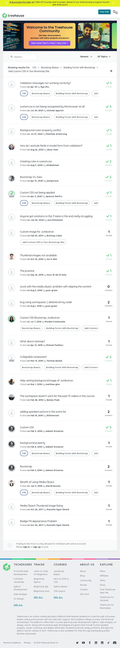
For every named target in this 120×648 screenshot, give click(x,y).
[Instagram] (102, 642)
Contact (84, 589)
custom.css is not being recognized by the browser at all (52, 106)
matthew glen (52, 384)
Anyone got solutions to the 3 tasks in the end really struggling (56, 216)
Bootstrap (26, 466)
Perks (102, 580)
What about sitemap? (32, 341)
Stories (83, 585)
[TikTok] (108, 642)
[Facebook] (90, 642)
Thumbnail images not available (38, 255)
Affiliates (104, 575)
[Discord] (114, 642)
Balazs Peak (53, 400)
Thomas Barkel (54, 360)
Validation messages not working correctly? (45, 83)
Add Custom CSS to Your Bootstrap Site (28, 71)
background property (32, 442)
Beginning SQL (41, 586)
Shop (102, 585)
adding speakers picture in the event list (43, 411)
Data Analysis (20, 594)
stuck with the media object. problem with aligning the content (55, 286)
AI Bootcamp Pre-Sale (20, 2)
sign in (26, 547)
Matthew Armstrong (56, 134)
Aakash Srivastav (54, 431)
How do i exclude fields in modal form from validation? (51, 145)
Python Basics (60, 586)
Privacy (27, 642)
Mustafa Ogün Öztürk (58, 509)
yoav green (52, 290)
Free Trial (104, 12)
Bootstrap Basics (50, 67)
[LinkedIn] (96, 642)
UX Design (19, 598)
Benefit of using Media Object (37, 482)
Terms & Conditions (12, 642)
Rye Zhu (45, 87)
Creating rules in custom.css (36, 161)
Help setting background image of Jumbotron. (46, 380)
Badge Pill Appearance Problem (38, 521)
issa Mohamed (55, 220)
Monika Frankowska (55, 321)
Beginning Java (41, 591)
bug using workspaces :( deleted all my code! (46, 302)
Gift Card (84, 594)
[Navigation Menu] (115, 12)
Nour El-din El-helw (56, 274)
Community (85, 580)
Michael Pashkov (54, 345)
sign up (37, 547)
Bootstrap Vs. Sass (31, 177)
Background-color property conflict (40, 130)
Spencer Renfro (54, 196)
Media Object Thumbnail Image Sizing (41, 505)
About (83, 571)
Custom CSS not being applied (37, 192)
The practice (27, 270)
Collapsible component (33, 356)
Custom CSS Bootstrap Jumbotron (40, 317)
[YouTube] (83, 642)
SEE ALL (18, 605)
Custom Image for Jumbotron (37, 231)
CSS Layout (59, 591)
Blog (82, 575)
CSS (34, 67)
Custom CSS (27, 427)
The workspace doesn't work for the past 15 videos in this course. (57, 396)
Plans (102, 571)
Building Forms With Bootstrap (79, 67)
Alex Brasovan (53, 486)
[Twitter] (77, 642)
